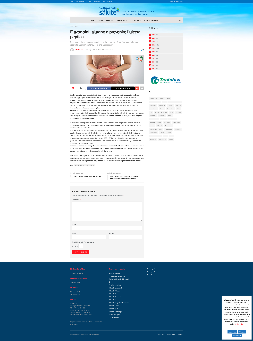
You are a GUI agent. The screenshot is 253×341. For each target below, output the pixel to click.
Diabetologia (170, 109)
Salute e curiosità (115, 297)
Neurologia (167, 122)
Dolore (157, 112)
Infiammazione (154, 119)
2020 (153, 55)
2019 (153, 59)
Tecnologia (153, 139)
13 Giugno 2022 (90, 50)
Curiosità (178, 105)
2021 (153, 52)
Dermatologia (153, 109)
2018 (153, 62)
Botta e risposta (114, 273)
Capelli (179, 102)
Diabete (162, 109)
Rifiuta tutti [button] (242, 332)
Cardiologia (153, 105)
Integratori (164, 119)
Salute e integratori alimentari (119, 303)
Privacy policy (152, 272)
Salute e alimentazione (116, 288)
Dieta (178, 109)
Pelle (160, 129)
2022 (153, 48)
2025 (153, 38)
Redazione (79, 50)
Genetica (178, 112)
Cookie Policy (239, 324)
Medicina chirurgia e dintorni (119, 279)
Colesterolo (162, 105)
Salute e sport (113, 309)
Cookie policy (152, 269)
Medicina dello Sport (155, 122)
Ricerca (162, 132)
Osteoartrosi (168, 126)
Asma (164, 102)
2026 (153, 35)
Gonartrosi (153, 115)
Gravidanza (162, 115)
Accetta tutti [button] (232, 332)
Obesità (152, 126)
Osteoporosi (153, 129)
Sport (165, 136)
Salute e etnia (113, 300)
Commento (76, 200)
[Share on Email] (137, 88)
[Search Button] (180, 20)
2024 (153, 42)
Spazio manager (114, 315)
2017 (153, 65)
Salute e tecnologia (115, 312)
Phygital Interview (107, 1)
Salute (169, 132)
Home (71, 1)
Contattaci (150, 275)
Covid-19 (170, 105)
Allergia (162, 98)
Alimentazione (79, 165)
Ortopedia (159, 126)
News (76, 1)
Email (74, 233)
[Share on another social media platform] (142, 88)
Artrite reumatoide (155, 102)
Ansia (168, 98)
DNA (151, 112)
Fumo (171, 112)
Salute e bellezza (114, 291)
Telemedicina (162, 139)
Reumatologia (153, 132)
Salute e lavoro (114, 306)
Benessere (172, 102)
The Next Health (114, 318)
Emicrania (164, 112)
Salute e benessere (107, 50)
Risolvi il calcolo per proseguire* (83, 242)
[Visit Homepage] (126, 10)
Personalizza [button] (237, 335)
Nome (74, 224)
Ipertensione (172, 119)
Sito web (112, 233)
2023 (153, 45)
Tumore (171, 139)
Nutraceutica (90, 165)
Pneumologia (168, 129)
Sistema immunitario (155, 136)
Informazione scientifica (117, 276)
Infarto (170, 115)
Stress (171, 136)
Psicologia (178, 129)
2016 (153, 69)
